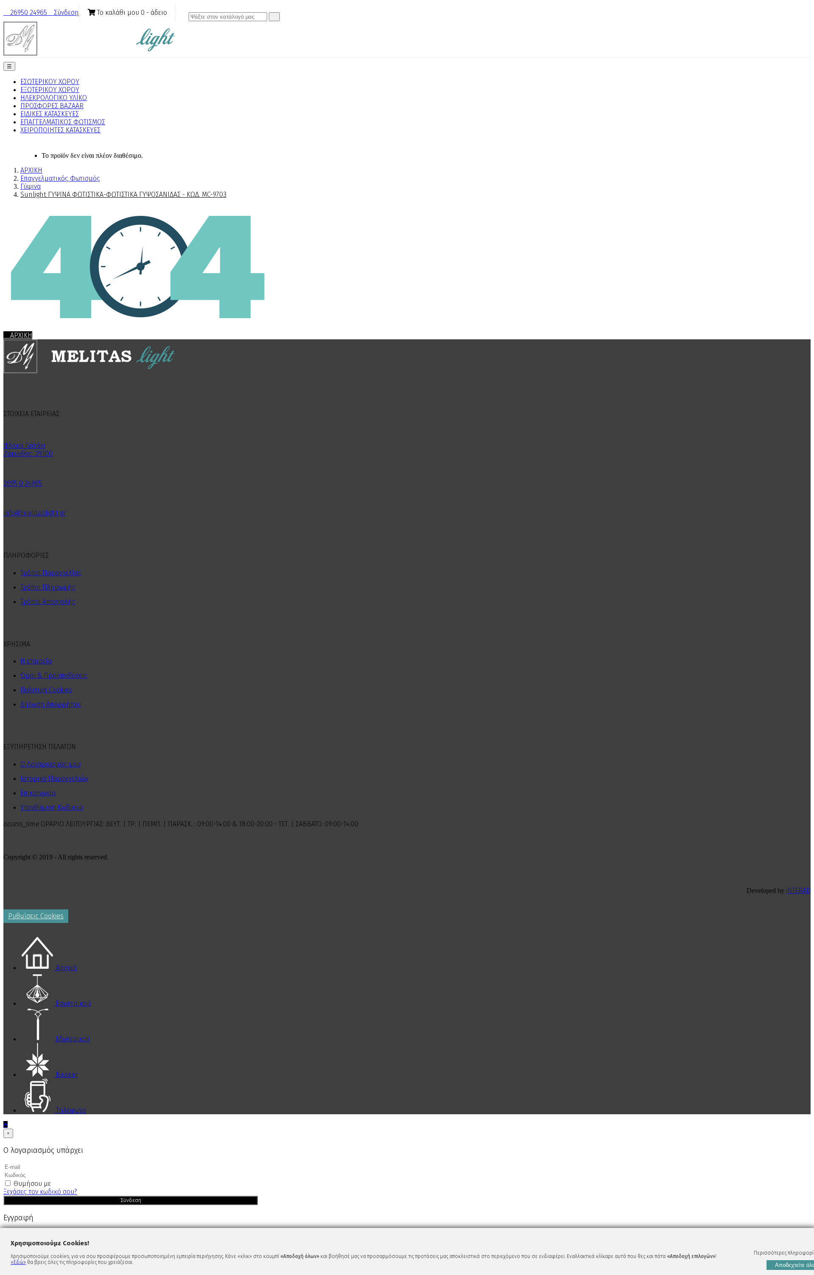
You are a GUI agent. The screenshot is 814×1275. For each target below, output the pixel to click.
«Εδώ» (18, 1262)
